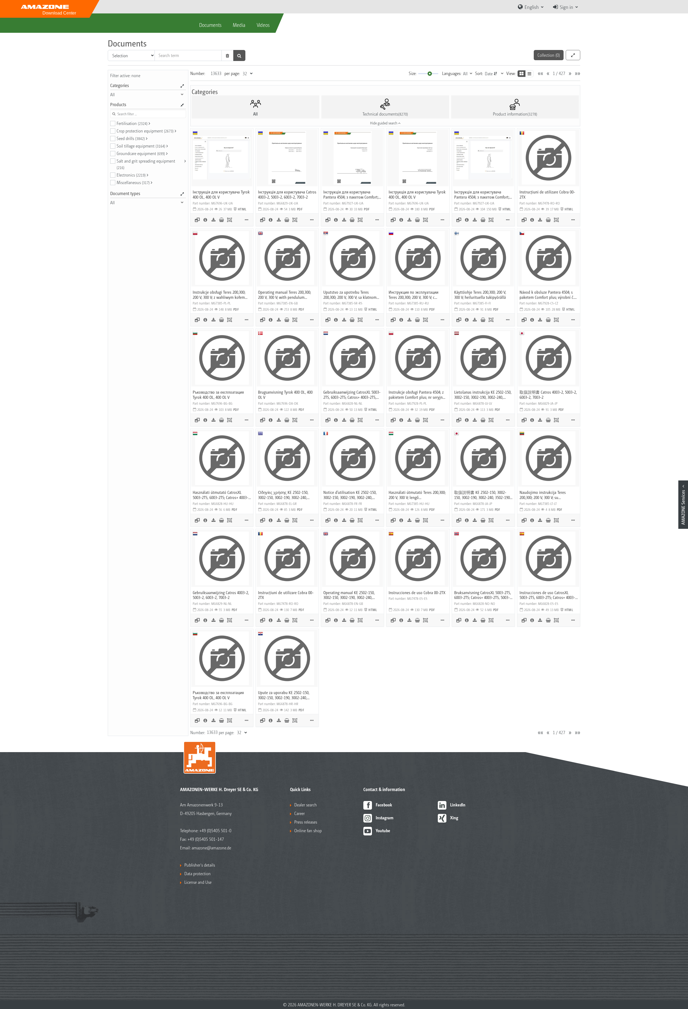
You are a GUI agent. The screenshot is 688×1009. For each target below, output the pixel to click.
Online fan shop (308, 830)
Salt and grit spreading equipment (146, 164)
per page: (232, 73)
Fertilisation (132, 123)
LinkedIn (457, 804)
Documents (210, 24)
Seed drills (131, 138)
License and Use (198, 882)
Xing (454, 817)
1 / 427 (559, 73)
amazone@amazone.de (211, 847)
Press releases (305, 822)
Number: (197, 73)
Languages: (451, 73)
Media (239, 24)
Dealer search (305, 804)
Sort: (479, 73)
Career (299, 813)
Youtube (383, 830)
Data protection (197, 873)
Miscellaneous (133, 182)
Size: (412, 73)
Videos (263, 24)
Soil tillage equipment (141, 146)
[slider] (430, 73)
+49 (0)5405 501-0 (215, 830)
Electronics (131, 175)
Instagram (384, 817)
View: (510, 73)
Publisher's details (199, 865)
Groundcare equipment (141, 153)
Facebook (384, 804)
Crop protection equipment (145, 131)
